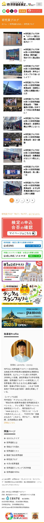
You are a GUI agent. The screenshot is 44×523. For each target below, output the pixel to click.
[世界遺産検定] (14, 4)
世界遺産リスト (13, 451)
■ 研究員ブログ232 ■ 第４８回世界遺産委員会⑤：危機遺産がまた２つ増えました (32, 155)
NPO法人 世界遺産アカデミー (16, 492)
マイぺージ (35, 11)
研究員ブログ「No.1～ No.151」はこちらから (21, 214)
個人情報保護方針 (30, 482)
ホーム (4, 24)
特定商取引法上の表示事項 (13, 482)
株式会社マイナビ (12, 495)
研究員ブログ (12, 459)
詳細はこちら (9, 422)
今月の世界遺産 (13, 463)
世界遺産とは (12, 442)
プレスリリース (26, 479)
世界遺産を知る (16, 24)
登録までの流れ (13, 446)
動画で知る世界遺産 (15, 455)
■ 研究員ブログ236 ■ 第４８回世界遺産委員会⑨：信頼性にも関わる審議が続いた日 (32, 88)
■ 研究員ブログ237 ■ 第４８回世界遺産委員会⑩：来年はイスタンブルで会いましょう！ (32, 71)
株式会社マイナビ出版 (27, 495)
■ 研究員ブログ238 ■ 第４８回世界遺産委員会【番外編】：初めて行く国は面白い (32, 55)
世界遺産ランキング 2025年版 (19, 467)
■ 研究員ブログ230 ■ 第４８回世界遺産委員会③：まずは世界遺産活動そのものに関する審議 (32, 188)
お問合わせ (15, 479)
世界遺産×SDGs (13, 472)
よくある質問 (6, 479)
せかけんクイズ (13, 438)
